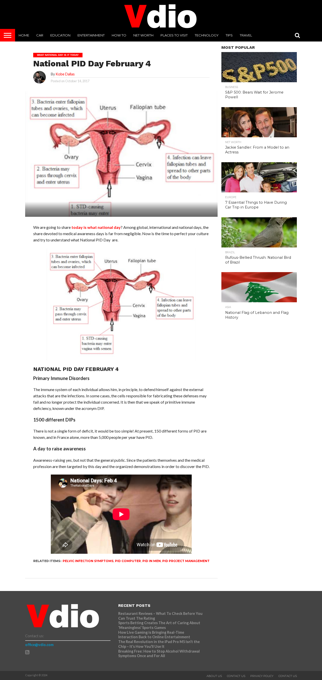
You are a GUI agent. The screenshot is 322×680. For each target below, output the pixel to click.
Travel (246, 35)
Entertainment (91, 35)
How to (119, 35)
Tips (229, 35)
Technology (207, 35)
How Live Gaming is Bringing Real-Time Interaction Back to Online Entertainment (154, 634)
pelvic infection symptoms (88, 561)
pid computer (128, 561)
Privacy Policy (261, 676)
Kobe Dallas (65, 74)
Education (60, 35)
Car (39, 35)
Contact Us (236, 676)
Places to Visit (174, 35)
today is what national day (96, 227)
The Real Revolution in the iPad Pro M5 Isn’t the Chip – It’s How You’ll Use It (159, 644)
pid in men (151, 561)
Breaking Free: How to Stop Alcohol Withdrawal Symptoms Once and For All (159, 653)
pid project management (186, 561)
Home (24, 35)
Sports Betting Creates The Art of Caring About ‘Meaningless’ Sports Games (159, 625)
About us (214, 676)
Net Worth (143, 35)
